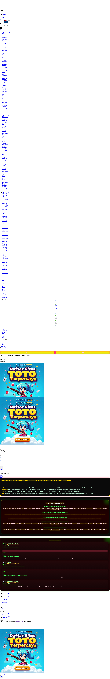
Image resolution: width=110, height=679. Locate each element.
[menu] (55, 188)
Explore (1, 29)
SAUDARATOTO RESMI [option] (2, 455)
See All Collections (4, 333)
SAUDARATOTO (4, 15)
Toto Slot (3, 491)
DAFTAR (27, 352)
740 (2, 341)
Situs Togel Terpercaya (5, 489)
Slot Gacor (3, 493)
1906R (3, 342)
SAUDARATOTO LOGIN (6, 16)
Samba (3, 335)
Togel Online (3, 487)
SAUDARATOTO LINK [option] (2, 447)
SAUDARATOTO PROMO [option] (2, 451)
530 (2, 340)
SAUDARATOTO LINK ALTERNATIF (7, 604)
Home (3, 354)
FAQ (2, 607)
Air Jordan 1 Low (4, 330)
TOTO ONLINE (4, 17)
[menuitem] (5, 31)
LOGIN (82, 352)
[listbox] (21, 449)
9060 (2, 343)
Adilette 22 (3, 336)
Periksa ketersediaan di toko (4, 475)
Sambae (3, 337)
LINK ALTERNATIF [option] (2, 453)
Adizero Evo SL (4, 338)
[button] (2, 399)
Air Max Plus (4, 331)
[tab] (55, 29)
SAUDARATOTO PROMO (6, 616)
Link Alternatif (4, 674)
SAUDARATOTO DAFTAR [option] (2, 445)
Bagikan (1, 476)
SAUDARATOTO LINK (5, 596)
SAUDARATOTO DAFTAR (6, 603)
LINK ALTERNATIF (5, 599)
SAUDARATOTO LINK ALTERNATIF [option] (2, 449)
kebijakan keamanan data (19, 621)
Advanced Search (2, 26)
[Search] (1, 28)
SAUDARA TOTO (4, 348)
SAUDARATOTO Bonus (5, 608)
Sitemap (3, 609)
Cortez (3, 329)
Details (1, 477)
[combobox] (4, 25)
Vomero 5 (3, 332)
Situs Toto (3, 485)
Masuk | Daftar (4, 14)
